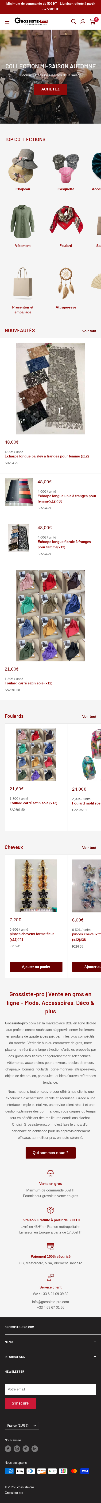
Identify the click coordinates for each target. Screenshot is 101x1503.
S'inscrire (20, 1403)
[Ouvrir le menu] (7, 21)
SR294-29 (11, 463)
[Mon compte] (83, 21)
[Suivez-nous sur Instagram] (17, 1448)
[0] (92, 21)
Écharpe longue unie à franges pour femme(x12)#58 (67, 498)
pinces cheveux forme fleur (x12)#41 (32, 936)
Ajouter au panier (36, 967)
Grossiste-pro (14, 1493)
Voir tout (89, 331)
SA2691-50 (12, 690)
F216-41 (15, 946)
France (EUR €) (17, 1425)
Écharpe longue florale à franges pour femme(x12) (64, 544)
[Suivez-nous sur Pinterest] (26, 1448)
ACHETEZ (50, 89)
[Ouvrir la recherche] (73, 21)
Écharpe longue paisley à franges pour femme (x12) (47, 456)
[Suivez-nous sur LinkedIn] (34, 1448)
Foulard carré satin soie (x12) (28, 683)
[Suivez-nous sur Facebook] (8, 1448)
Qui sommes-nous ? (51, 1153)
